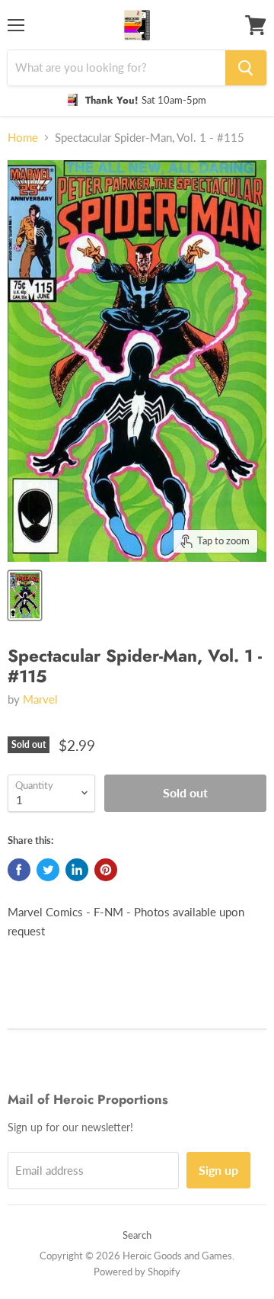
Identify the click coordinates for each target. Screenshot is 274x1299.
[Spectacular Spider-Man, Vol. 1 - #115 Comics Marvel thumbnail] (24, 595)
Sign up (218, 1170)
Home (23, 137)
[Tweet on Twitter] (48, 869)
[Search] (245, 67)
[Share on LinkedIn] (76, 869)
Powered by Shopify (137, 1271)
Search (137, 1235)
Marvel (40, 699)
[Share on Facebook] (19, 869)
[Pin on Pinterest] (105, 869)
